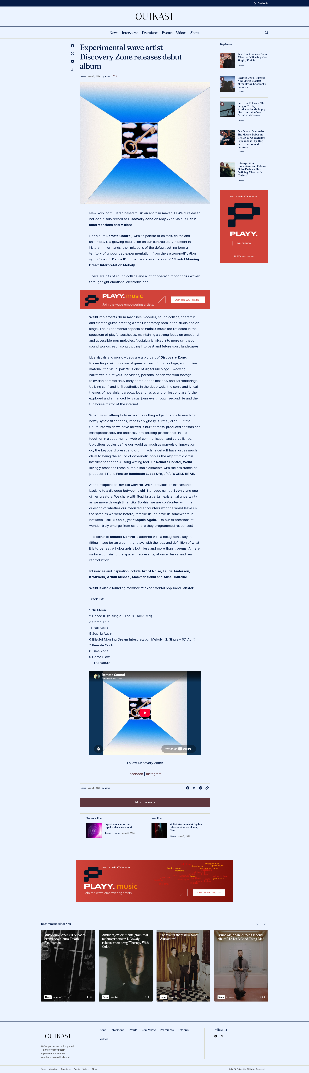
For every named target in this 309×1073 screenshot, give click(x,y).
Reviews (183, 1030)
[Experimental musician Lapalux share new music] (112, 828)
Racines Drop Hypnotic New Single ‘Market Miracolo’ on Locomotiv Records (252, 82)
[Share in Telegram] (72, 61)
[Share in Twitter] (72, 54)
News (83, 76)
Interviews (118, 1030)
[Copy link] (72, 69)
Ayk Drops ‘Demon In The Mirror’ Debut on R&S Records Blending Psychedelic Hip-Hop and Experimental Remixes (251, 139)
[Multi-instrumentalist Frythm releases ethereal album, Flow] (177, 828)
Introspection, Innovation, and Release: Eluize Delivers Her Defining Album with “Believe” (252, 169)
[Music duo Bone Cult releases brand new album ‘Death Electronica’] (68, 966)
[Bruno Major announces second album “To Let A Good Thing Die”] (241, 966)
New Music (148, 1030)
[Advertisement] (145, 299)
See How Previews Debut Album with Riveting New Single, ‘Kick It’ (253, 57)
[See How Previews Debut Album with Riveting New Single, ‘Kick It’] (227, 60)
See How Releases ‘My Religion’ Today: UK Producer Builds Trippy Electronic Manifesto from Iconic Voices (252, 109)
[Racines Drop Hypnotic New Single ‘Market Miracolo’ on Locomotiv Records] (227, 84)
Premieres (167, 1030)
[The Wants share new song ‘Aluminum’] (183, 966)
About (94, 1069)
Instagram (153, 774)
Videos (103, 1039)
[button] (261, 3)
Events (108, 833)
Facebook (135, 774)
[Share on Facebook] (72, 46)
